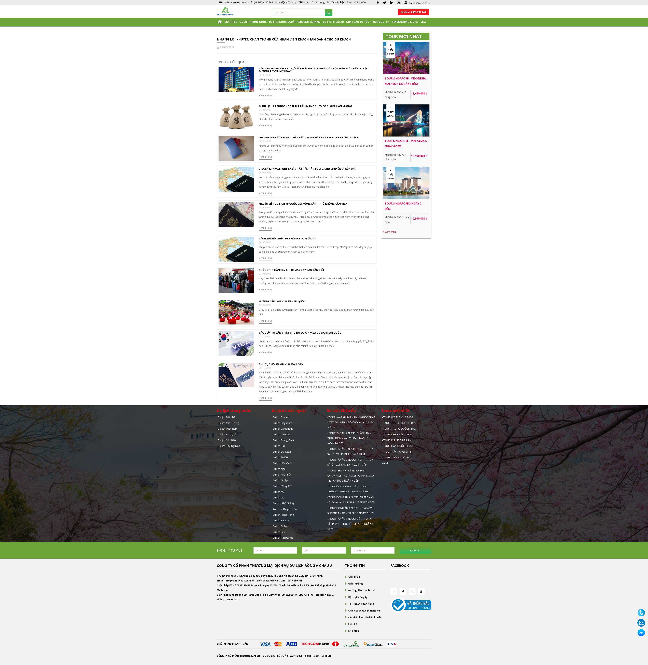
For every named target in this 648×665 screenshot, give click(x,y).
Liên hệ (352, 624)
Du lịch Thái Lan (281, 434)
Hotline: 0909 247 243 (413, 12)
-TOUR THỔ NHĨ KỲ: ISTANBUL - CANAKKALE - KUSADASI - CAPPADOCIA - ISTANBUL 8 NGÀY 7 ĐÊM (350, 475)
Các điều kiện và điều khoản (365, 617)
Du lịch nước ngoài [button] (282, 21)
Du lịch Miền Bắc (227, 417)
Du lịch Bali (279, 445)
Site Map (353, 630)
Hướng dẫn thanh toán (362, 590)
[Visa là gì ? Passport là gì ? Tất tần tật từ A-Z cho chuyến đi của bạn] (236, 179)
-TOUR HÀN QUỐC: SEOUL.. (398, 445)
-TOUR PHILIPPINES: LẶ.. (397, 440)
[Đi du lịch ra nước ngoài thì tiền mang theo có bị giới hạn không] (236, 116)
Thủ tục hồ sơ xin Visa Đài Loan (281, 364)
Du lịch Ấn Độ (280, 457)
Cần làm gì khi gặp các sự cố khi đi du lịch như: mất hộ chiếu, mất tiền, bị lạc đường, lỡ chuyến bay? (313, 70)
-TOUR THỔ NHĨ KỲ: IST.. (397, 457)
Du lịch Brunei (280, 417)
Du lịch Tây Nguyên (229, 445)
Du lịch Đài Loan (282, 451)
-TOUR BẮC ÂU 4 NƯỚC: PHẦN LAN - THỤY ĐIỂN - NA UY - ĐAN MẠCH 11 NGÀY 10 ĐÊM (349, 438)
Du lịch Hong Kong (283, 514)
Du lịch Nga (279, 468)
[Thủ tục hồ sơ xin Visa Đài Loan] (236, 374)
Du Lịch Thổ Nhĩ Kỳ (283, 503)
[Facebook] (378, 3)
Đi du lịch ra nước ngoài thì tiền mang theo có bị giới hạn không (305, 106)
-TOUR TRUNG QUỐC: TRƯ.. (399, 423)
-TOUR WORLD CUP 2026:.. (398, 417)
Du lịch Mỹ (278, 491)
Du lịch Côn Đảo (227, 440)
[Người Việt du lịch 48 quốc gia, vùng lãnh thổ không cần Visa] (236, 214)
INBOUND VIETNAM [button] (309, 21)
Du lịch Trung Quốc (283, 440)
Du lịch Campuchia (283, 428)
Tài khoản (303, 2)
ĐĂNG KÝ (415, 550)
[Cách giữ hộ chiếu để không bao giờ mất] (236, 249)
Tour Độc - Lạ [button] (380, 21)
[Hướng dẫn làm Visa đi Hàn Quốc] (236, 312)
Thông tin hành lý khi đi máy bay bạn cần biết (291, 270)
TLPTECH (325, 655)
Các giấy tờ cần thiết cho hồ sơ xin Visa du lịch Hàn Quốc (300, 332)
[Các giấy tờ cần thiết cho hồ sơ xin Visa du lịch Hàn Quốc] (236, 343)
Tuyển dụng (318, 2)
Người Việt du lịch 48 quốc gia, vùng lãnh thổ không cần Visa (303, 203)
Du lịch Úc (278, 497)
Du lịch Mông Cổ (282, 486)
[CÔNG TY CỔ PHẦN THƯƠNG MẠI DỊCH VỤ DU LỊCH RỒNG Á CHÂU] (225, 11)
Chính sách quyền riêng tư (364, 610)
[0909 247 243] (641, 612)
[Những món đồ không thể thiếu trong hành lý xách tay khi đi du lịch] (236, 148)
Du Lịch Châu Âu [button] (333, 21)
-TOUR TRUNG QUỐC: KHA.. (399, 428)
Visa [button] (423, 21)
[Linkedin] (391, 3)
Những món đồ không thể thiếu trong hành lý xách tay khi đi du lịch (309, 137)
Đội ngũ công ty (358, 597)
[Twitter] (384, 3)
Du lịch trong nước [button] (253, 21)
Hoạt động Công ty (285, 2)
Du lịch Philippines (283, 537)
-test (385, 463)
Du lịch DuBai (280, 526)
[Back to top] (641, 644)
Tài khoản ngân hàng (361, 603)
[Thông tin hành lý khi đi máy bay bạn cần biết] (236, 280)
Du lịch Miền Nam (227, 428)
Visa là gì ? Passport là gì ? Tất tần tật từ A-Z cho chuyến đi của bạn (307, 168)
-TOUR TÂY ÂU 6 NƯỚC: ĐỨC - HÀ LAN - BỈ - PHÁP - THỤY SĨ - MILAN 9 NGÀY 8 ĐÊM (351, 524)
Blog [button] (349, 2)
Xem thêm (265, 95)
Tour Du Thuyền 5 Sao (285, 509)
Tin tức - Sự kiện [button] (336, 2)
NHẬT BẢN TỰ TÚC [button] (357, 21)
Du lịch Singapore (282, 423)
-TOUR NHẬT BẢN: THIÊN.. (398, 434)
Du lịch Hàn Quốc (282, 463)
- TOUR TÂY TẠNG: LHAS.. (397, 451)
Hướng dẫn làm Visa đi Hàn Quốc (282, 301)
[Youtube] (399, 3)
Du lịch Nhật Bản (282, 474)
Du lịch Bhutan (281, 520)
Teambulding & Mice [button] (405, 21)
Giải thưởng (360, 2)
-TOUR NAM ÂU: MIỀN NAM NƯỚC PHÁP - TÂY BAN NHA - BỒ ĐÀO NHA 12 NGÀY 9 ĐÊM (351, 422)
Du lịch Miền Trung (228, 423)
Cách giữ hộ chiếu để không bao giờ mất (287, 238)
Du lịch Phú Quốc (227, 434)
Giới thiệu (230, 21)
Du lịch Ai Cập (280, 480)
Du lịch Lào (279, 532)
